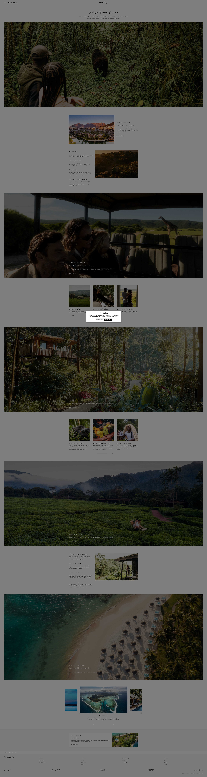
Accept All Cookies (108, 319)
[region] (103, 316)
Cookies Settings (99, 319)
